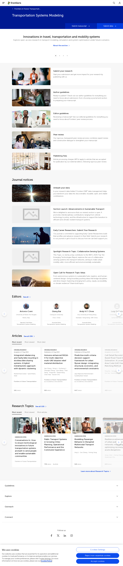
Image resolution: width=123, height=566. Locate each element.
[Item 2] (63, 55)
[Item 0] (55, 55)
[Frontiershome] (15, 3)
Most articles (42, 412)
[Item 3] (67, 55)
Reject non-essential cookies (97, 555)
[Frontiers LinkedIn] (64, 535)
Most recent (17, 342)
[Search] (114, 3)
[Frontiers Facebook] (51, 535)
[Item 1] (59, 55)
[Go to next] (118, 313)
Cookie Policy (46, 561)
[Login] (119, 3)
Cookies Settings (97, 550)
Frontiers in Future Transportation (27, 9)
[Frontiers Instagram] (71, 535)
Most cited (41, 342)
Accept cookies (98, 561)
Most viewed (29, 342)
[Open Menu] (3, 3)
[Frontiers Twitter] (58, 535)
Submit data (109, 26)
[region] (61, 555)
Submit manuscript (79, 26)
